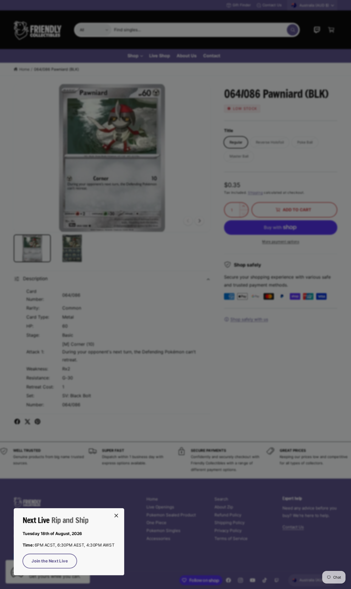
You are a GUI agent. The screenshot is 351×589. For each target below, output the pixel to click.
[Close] (116, 515)
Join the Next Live (50, 560)
